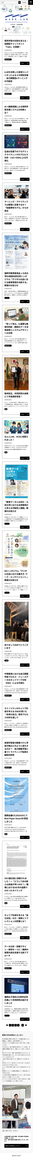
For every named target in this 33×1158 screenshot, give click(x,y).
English (17, 26)
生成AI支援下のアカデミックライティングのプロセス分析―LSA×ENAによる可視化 (16, 156)
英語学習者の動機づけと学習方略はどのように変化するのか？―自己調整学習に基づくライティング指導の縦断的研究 (16, 748)
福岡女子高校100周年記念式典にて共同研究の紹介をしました (16, 999)
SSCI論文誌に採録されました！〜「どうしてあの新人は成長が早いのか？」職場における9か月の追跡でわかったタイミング (16, 884)
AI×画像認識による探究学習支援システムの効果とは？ (16, 109)
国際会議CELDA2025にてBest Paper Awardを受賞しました (16, 818)
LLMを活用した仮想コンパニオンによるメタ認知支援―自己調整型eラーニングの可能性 (16, 76)
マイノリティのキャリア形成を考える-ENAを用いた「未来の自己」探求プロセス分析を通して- (16, 713)
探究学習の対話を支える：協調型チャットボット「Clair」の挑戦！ (16, 43)
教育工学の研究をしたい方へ (12, 1146)
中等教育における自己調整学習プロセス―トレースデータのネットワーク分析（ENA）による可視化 (16, 678)
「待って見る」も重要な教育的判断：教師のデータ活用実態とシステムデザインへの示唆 (16, 328)
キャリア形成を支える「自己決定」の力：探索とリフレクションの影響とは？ (16, 918)
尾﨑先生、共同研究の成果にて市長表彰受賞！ (16, 395)
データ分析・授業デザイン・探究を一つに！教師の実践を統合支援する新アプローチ (16, 951)
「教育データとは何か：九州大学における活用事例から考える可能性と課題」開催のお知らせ (16, 506)
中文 (20, 26)
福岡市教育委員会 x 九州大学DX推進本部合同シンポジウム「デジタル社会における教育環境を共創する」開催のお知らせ (16, 279)
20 (22, 1025)
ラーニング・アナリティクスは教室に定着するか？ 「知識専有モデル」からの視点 (16, 206)
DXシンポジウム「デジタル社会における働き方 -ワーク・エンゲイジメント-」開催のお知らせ (16, 575)
